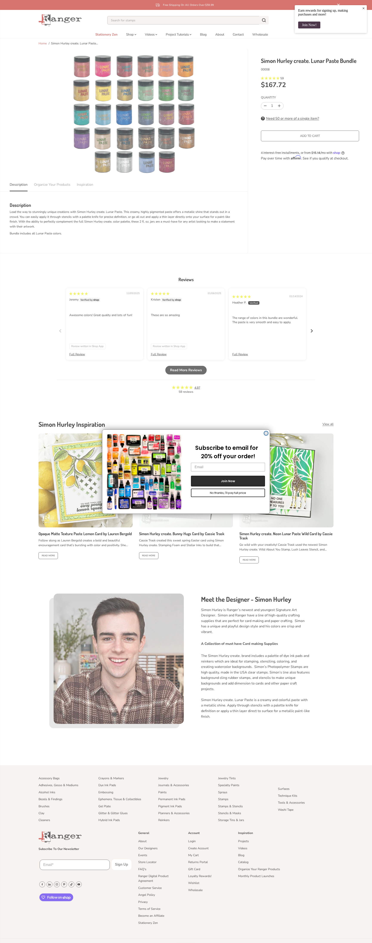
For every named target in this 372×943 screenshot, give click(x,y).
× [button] (363, 8)
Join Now (228, 481)
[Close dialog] (266, 433)
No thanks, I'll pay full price (228, 493)
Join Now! (309, 25)
